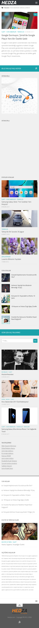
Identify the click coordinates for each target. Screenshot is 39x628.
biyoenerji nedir (7, 558)
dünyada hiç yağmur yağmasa (8, 561)
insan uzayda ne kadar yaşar (24, 571)
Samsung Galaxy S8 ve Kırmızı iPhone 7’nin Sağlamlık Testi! (19, 430)
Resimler (4, 372)
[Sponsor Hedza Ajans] (36, 68)
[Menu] (36, 2)
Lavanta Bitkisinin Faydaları (11, 259)
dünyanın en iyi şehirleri (21, 561)
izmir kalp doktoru (7, 451)
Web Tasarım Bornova (9, 446)
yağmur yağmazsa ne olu (7, 590)
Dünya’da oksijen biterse (11, 564)
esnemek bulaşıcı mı (6, 566)
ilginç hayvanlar (24, 566)
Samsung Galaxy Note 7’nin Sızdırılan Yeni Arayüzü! (16, 203)
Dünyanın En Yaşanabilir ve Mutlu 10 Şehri (23, 297)
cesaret (27, 558)
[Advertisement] (19, 147)
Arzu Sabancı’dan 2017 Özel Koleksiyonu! (15, 402)
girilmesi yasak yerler (16, 566)
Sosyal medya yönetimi (9, 463)
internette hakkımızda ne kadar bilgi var (23, 574)
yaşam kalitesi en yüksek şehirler (20, 590)
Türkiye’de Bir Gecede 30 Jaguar (13, 231)
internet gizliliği (10, 574)
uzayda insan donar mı (18, 587)
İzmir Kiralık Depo (7, 468)
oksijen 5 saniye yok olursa (27, 582)
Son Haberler (11, 32)
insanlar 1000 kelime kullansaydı (14, 569)
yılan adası (31, 590)
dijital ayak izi (32, 558)
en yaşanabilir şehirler (31, 564)
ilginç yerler (31, 566)
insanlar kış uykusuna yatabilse (10, 571)
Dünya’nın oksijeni (21, 564)
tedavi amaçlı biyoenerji (30, 584)
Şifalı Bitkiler (6, 257)
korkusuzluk (16, 579)
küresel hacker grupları (24, 579)
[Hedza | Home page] (11, 2)
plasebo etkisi (13, 584)
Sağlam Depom (7, 466)
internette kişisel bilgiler (25, 577)
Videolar (27, 427)
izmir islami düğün (8, 458)
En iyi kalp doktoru (7, 453)
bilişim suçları (22, 556)
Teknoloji (20, 32)
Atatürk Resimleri (7, 374)
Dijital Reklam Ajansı (8, 448)
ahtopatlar (15, 556)
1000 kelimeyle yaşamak (7, 556)
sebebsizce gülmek (20, 584)
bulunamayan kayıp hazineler (18, 558)
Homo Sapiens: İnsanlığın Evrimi (13, 544)
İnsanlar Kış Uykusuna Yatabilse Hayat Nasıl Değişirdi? (24, 318)
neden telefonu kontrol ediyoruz (12, 582)
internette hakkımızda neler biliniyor (10, 577)
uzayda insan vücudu (29, 587)
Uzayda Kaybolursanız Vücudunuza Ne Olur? (24, 276)
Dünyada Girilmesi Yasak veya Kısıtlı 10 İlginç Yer (19, 512)
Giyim (3, 399)
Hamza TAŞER (6, 456)
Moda (7, 399)
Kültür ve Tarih (7, 542)
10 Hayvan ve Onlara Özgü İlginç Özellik (24, 306)
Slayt (3, 32)
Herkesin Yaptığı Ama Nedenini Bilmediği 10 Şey (21, 286)
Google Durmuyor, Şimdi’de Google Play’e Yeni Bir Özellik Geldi (18, 36)
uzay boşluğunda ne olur (7, 587)
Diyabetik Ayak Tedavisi (9, 461)
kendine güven (9, 579)
